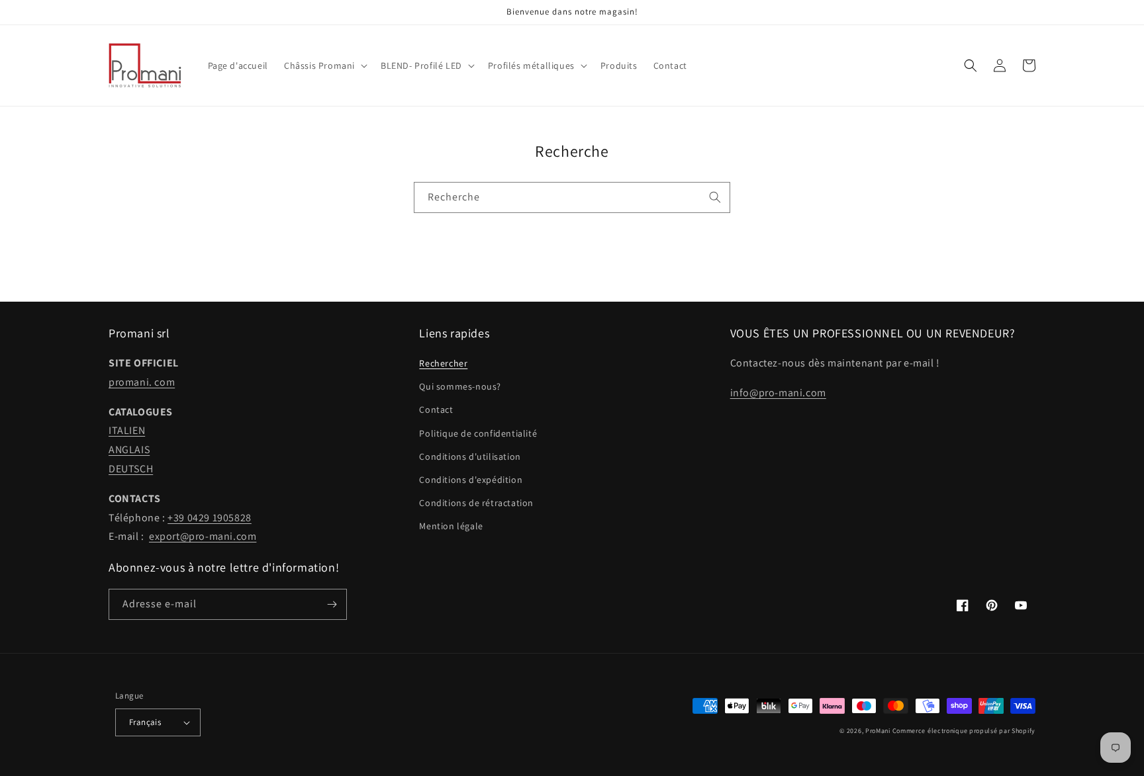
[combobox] (572, 197)
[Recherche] (715, 197)
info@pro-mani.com (778, 393)
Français (145, 722)
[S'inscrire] (331, 604)
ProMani (877, 730)
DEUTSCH (131, 469)
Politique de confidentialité (478, 433)
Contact (436, 409)
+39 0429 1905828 (209, 518)
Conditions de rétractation (476, 503)
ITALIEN (127, 430)
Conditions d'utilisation (469, 456)
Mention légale (451, 526)
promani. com (142, 382)
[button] (324, 65)
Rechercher (443, 363)
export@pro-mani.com (202, 536)
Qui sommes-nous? (460, 386)
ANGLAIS (129, 449)
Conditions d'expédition (470, 480)
